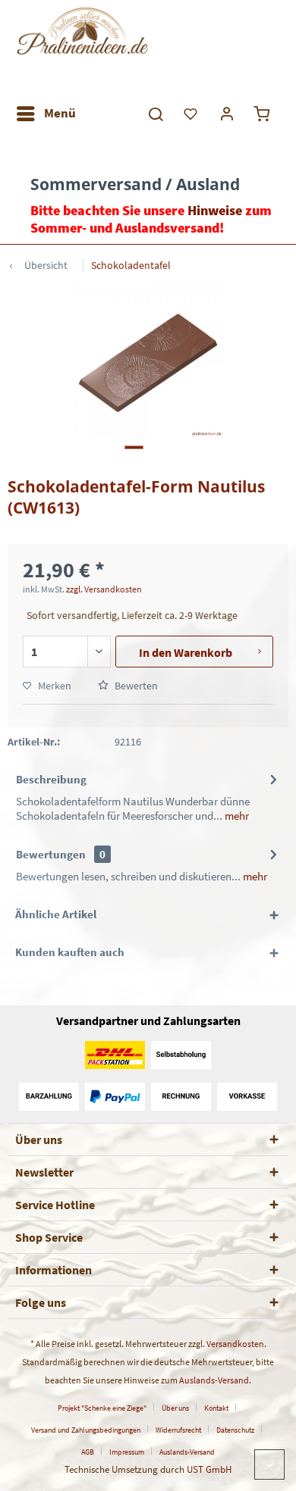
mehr (235, 815)
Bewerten (135, 685)
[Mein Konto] (228, 113)
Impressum (126, 1452)
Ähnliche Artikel (55, 914)
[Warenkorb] (264, 113)
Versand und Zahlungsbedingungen (85, 1430)
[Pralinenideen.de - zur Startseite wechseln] (81, 49)
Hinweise (214, 210)
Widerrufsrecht (178, 1430)
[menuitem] (45, 113)
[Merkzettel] (191, 113)
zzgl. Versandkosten (104, 589)
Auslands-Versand (214, 1380)
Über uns (175, 1408)
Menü (60, 113)
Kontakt (216, 1408)
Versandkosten (235, 1343)
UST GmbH (209, 1469)
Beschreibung (51, 779)
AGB (87, 1452)
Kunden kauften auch (69, 952)
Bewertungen (51, 854)
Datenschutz (235, 1430)
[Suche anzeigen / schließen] (155, 113)
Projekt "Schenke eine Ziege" (102, 1408)
